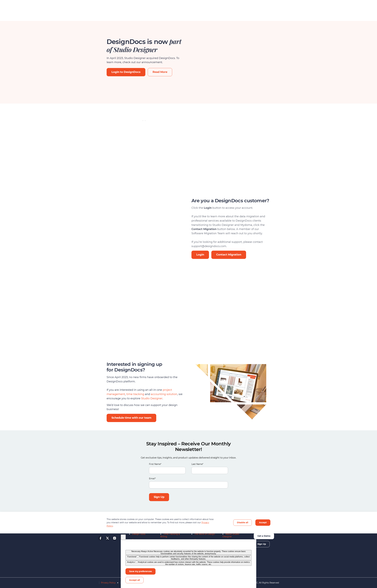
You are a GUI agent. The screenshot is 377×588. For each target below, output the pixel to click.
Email (152, 479)
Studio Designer (151, 398)
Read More (160, 72)
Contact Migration (228, 254)
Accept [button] (263, 522)
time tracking (135, 394)
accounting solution (164, 394)
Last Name (197, 464)
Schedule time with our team (131, 417)
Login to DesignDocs (125, 72)
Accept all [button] (134, 580)
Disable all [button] (242, 522)
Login (200, 254)
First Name (155, 464)
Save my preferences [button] (140, 571)
